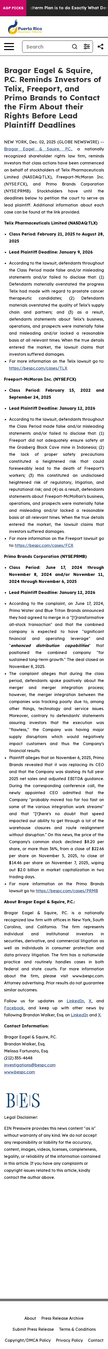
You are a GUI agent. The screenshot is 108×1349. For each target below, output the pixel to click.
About (30, 1318)
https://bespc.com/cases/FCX (44, 545)
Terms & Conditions (77, 1329)
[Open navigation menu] (9, 47)
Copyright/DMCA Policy (28, 1340)
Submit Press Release (33, 1329)
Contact (95, 1340)
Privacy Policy (69, 1340)
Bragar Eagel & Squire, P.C (37, 148)
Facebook (14, 1007)
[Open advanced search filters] (87, 46)
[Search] (75, 46)
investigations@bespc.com (30, 1064)
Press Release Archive (62, 1318)
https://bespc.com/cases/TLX (38, 368)
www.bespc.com (19, 1071)
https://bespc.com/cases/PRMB (67, 890)
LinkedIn (75, 1000)
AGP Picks (13, 8)
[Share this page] (100, 47)
